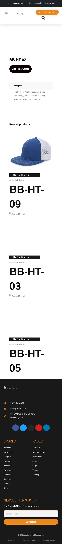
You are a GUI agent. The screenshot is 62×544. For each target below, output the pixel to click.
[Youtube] (38, 427)
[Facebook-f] (15, 427)
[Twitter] (23, 427)
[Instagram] (31, 427)
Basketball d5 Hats (17, 180)
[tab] (31, 86)
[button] (43, 18)
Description (17, 85)
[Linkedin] (46, 427)
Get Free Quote (20, 69)
